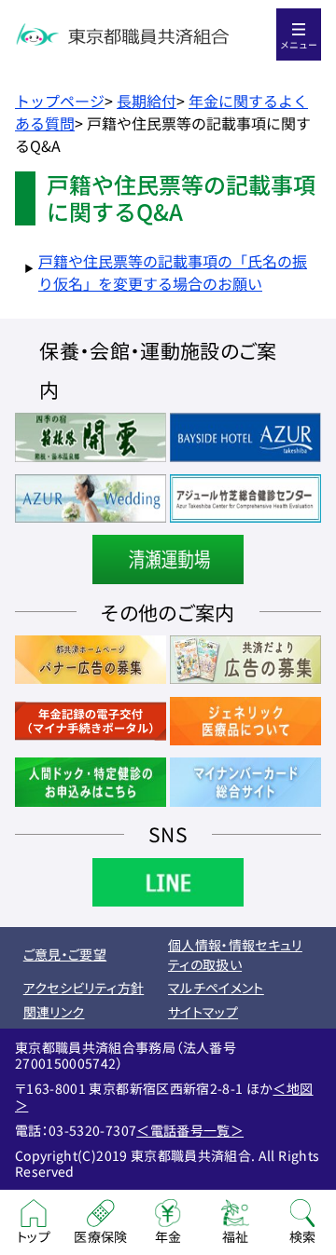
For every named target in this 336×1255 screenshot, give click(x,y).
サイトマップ (203, 1012)
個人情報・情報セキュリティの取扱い (235, 954)
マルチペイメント (216, 987)
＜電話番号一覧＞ (190, 1130)
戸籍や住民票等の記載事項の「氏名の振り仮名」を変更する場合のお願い (172, 272)
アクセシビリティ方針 (84, 987)
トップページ (60, 100)
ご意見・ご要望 (64, 954)
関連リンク (54, 1012)
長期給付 (146, 100)
